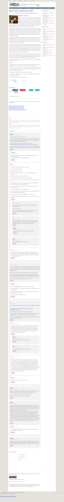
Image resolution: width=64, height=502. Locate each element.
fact (20, 45)
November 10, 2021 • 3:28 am (14, 439)
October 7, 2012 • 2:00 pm (13, 264)
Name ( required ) (22, 454)
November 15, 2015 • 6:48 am (16, 338)
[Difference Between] (14, 6)
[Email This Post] (9, 101)
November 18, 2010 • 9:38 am (15, 153)
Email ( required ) (22, 456)
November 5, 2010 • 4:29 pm (14, 135)
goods (25, 19)
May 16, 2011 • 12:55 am (14, 165)
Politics (20, 13)
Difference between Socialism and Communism (16, 107)
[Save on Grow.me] (28, 90)
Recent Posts (14, 80)
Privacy (2, 494)
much (10, 38)
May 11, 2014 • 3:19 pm (13, 303)
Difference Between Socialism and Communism (16, 106)
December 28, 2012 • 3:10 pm (16, 203)
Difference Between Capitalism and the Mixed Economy (18, 109)
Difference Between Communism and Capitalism (17, 108)
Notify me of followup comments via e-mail (17, 479)
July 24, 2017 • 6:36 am (14, 250)
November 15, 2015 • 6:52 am (15, 284)
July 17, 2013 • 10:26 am (15, 218)
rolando (15, 81)
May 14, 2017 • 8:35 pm (13, 403)
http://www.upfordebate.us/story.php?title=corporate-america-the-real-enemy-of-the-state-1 (24, 144)
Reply (12, 149)
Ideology (17, 13)
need (28, 23)
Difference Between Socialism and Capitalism (16, 105)
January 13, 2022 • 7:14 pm (15, 378)
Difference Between (9, 492)
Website (20, 459)
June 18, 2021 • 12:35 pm (14, 357)
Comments (61, 492)
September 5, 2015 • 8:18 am (15, 324)
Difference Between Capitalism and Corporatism (29, 13)
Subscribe (58, 492)
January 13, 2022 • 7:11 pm (16, 239)
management (17, 55)
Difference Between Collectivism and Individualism (48, 16)
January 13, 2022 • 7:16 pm (15, 427)
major (27, 48)
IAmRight (11, 134)
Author (10, 80)
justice (40, 22)
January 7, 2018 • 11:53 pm (16, 347)
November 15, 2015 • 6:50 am (14, 389)
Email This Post (12, 101)
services (21, 31)
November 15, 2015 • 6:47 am (17, 229)
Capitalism (12, 64)
